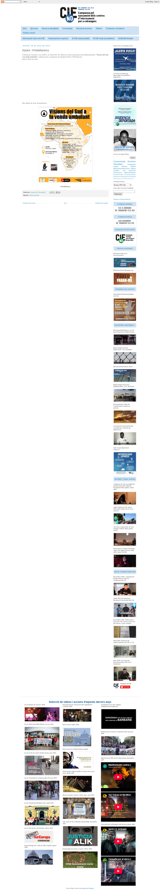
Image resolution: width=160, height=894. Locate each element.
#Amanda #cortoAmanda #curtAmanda (124, 176)
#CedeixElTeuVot (118, 174)
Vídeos (99, 28)
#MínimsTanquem (130, 172)
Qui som (34, 28)
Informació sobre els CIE (34, 38)
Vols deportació (129, 170)
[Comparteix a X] (55, 192)
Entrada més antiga (101, 203)
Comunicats (119, 161)
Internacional (117, 172)
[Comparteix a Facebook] (57, 192)
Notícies (124, 166)
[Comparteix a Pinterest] (59, 192)
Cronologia (67, 28)
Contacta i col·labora (115, 28)
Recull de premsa (84, 28)
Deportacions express (58, 38)
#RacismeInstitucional (121, 168)
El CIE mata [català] (80, 38)
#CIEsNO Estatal (125, 38)
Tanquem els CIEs (35, 192)
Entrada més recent (29, 203)
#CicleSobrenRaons (130, 174)
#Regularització (117, 178)
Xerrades (36, 195)
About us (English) (50, 28)
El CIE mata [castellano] (103, 38)
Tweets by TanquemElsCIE (121, 199)
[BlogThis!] (52, 192)
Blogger (91, 888)
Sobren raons (29, 33)
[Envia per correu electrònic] (50, 192)
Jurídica (116, 170)
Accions (132, 161)
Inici (24, 28)
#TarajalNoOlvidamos (127, 178)
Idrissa (133, 168)
